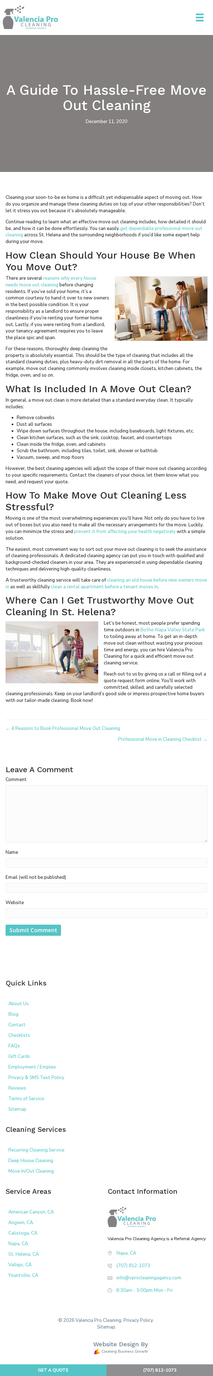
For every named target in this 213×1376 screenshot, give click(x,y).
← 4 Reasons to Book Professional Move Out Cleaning (63, 728)
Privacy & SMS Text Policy (36, 1077)
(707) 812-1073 (133, 1265)
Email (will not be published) (36, 877)
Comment (16, 779)
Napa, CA (18, 1243)
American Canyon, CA (31, 1212)
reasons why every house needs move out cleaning (51, 281)
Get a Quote (53, 1370)
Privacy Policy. (138, 1320)
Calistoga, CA (22, 1233)
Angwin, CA (20, 1222)
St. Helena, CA (23, 1254)
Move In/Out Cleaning (31, 1171)
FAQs (14, 1046)
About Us (18, 1003)
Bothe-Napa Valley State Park (172, 630)
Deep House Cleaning (30, 1160)
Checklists (19, 1035)
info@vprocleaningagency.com (148, 1278)
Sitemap (17, 1109)
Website (15, 902)
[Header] (199, 17)
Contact (17, 1025)
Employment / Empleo (32, 1067)
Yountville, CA (23, 1275)
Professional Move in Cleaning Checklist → (162, 739)
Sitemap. (106, 1327)
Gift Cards (19, 1056)
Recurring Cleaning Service (36, 1150)
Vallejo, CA (20, 1265)
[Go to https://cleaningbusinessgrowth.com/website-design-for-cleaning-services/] (102, 1348)
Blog (13, 1014)
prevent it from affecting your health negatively (125, 531)
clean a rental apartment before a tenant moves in (104, 587)
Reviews (17, 1088)
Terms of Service (26, 1098)
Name (12, 852)
